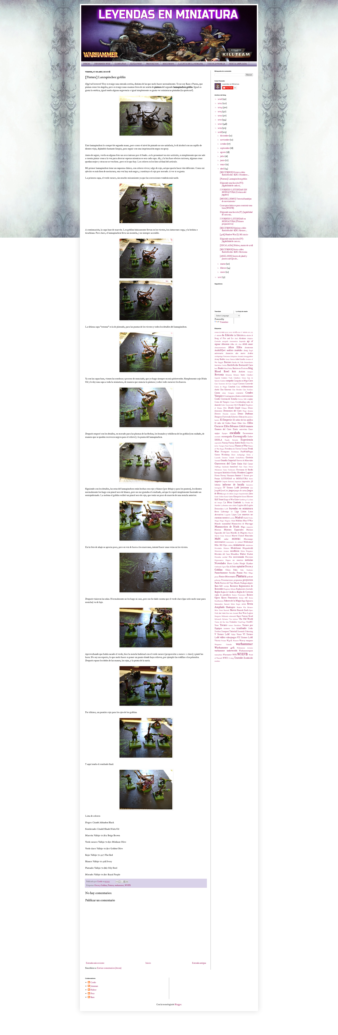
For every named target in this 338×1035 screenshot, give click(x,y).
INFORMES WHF (102, 64)
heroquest (218, 472)
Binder (221, 368)
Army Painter (230, 359)
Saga (243, 601)
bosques (250, 372)
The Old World (246, 619)
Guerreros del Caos (225, 463)
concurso (239, 393)
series (244, 604)
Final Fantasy (229, 446)
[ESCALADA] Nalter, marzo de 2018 (236, 245)
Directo (218, 414)
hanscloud (234, 466)
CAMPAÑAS (120, 64)
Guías (239, 463)
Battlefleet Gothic (221, 365)
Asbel (237, 359)
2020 (220, 124)
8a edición (247, 335)
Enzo (250, 429)
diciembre (224, 135)
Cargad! (235, 384)
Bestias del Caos (246, 365)
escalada (235, 433)
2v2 (249, 332)
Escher (250, 436)
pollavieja (217, 580)
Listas (243, 511)
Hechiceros (231, 470)
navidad (224, 557)
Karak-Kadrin (228, 497)
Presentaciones (227, 580)
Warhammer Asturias (245, 648)
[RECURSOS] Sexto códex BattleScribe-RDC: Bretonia (233, 250)
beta (216, 368)
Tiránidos (233, 622)
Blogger (178, 1004)
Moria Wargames (247, 551)
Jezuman (94, 986)
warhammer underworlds (226, 650)
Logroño (227, 515)
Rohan (241, 598)
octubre (223, 144)
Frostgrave (225, 451)
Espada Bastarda (231, 440)
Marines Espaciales (234, 529)
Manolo (218, 524)
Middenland (248, 542)
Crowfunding (240, 402)
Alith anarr (247, 344)
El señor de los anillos (243, 420)
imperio (218, 481)
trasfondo (241, 628)
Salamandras (219, 604)
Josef (223, 490)
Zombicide (248, 658)
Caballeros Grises (240, 378)
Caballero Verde (227, 378)
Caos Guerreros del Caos (223, 384)
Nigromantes (219, 560)
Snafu (246, 610)
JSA (227, 491)
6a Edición (227, 335)
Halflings (218, 467)
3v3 (252, 332)
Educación (243, 417)
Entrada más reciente (95, 963)
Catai (238, 387)
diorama (250, 411)
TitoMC (249, 622)
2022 (220, 115)
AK (236, 344)
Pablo (235, 570)
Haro (240, 467)
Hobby (234, 472)
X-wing (231, 658)
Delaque (244, 408)
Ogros (224, 567)
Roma (251, 598)
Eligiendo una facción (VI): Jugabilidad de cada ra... (231, 184)
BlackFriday (228, 368)
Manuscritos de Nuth (227, 526)
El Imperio (226, 419)
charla (217, 389)
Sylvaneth (218, 619)
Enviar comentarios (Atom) (109, 968)
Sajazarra (249, 601)
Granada (217, 461)
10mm (217, 332)
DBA (225, 408)
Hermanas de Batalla (244, 470)
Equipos (224, 433)
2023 (220, 111)
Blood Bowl (222, 371)
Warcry (242, 640)
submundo (232, 616)
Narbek (250, 554)
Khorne (250, 496)
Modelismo (236, 548)
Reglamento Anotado (244, 589)
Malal (233, 521)
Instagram (218, 488)
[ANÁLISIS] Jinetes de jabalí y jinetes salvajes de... (233, 257)
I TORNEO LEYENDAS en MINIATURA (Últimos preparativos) (233, 221)
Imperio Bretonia (228, 482)
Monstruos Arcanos (222, 551)
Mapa (243, 527)
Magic (222, 521)
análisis (230, 350)
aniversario (219, 353)
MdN (218, 538)
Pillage (250, 573)
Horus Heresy (220, 475)
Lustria (231, 518)
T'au (230, 619)
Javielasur (244, 487)
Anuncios (229, 353)
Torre (233, 628)
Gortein (249, 457)
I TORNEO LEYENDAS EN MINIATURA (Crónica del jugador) (233, 192)
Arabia (250, 353)
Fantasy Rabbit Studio (237, 443)
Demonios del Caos (232, 411)
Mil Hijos (223, 545)
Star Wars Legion (246, 613)
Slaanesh (240, 610)
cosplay (250, 399)
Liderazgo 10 (227, 511)
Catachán (231, 386)
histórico (227, 472)
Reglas (217, 592)
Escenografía (240, 436)
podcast (250, 576)
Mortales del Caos (222, 554)
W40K (229, 640)
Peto (245, 573)
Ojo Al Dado (231, 566)
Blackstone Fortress (240, 368)
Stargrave (218, 616)
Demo (250, 408)
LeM (226, 509)
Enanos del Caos (223, 429)
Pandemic (250, 570)
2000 (230, 332)
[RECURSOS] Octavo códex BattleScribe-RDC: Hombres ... (234, 173)
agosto (223, 152)
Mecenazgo (248, 539)
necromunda (238, 557)
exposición (218, 443)
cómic (224, 393)
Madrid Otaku (248, 518)
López (234, 514)
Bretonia (219, 374)
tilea (227, 622)
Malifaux (239, 520)
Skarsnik (226, 610)
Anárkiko (238, 350)
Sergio (238, 604)
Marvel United (238, 536)
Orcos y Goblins (100, 885)
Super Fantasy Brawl (245, 616)
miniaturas (239, 544)
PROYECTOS (152, 64)
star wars (222, 613)
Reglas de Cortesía (245, 592)
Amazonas (249, 347)
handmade (225, 467)
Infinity (217, 485)
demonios (218, 411)
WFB (234, 654)
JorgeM (218, 490)
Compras (231, 393)
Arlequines (233, 356)
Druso (240, 413)
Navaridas (218, 557)
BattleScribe (232, 365)
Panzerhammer (221, 572)
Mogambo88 (248, 548)
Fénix (248, 443)
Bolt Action (238, 371)
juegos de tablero (227, 494)
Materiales (249, 536)
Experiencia (247, 439)
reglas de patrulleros (223, 595)
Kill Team (219, 499)
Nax (230, 557)
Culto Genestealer (227, 405)
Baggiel (220, 362)
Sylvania (225, 619)
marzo (223, 264)
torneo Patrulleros (235, 625)
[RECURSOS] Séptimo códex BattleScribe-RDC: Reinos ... (233, 229)
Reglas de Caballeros (228, 592)
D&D (236, 405)
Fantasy (225, 443)
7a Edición (239, 335)
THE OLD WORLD (216, 64)
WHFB (128, 885)
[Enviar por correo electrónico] (117, 881)
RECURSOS (168, 64)
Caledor (222, 381)
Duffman (249, 413)
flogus (222, 449)
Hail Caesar (248, 464)
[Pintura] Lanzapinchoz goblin (233, 179)
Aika (232, 344)
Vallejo (233, 634)
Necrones (249, 557)
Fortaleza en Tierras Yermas (236, 449)
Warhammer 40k (224, 647)
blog (250, 368)
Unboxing (249, 631)
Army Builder (220, 359)
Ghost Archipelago (238, 455)
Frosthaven (235, 452)
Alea (239, 344)
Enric (235, 429)
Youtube (238, 657)
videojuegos (231, 637)
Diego (245, 411)
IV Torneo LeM (231, 487)
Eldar (240, 423)
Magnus (227, 521)
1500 (226, 332)
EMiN (242, 426)
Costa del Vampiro (222, 402)
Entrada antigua (199, 963)
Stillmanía (225, 616)
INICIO (86, 64)
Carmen (241, 383)
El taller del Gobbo (223, 423)
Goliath (231, 458)
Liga (237, 511)
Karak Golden (219, 497)
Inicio (148, 963)
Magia (217, 521)
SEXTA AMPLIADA (238, 64)
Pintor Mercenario (227, 576)
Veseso (239, 634)
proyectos (248, 579)
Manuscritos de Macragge (242, 524)
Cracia (232, 402)
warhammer (119, 885)
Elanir (234, 423)
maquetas (250, 527)
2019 (220, 128)
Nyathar (249, 563)
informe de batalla (233, 484)
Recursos (234, 586)
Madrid (239, 517)
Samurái (226, 604)
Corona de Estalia (229, 399)
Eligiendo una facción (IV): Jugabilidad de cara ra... (231, 240)
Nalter (243, 554)
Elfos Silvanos (231, 426)
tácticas (235, 619)
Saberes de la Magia (232, 600)
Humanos (230, 475)
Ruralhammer (219, 601)
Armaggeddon (248, 356)
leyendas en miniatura (241, 508)
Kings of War (229, 499)
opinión (240, 566)
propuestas (238, 580)
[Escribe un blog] (119, 881)
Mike (217, 545)
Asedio (242, 359)
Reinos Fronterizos (239, 595)
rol (246, 597)
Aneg (246, 350)
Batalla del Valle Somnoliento (242, 362)
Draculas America (229, 414)
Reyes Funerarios (229, 597)
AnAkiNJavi (220, 350)
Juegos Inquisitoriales (241, 494)
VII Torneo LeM (245, 637)
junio (222, 160)
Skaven (233, 610)
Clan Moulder (237, 390)
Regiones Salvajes (230, 589)
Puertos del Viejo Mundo (230, 583)
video (222, 637)
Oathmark (218, 567)
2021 (220, 119)
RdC (221, 586)
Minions (226, 548)
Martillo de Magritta (239, 533)
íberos (251, 479)
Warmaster (227, 654)
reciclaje (226, 586)
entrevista (243, 429)
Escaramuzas (248, 433)
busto (243, 375)
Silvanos (250, 607)
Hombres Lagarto (245, 472)
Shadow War (241, 607)
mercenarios (220, 542)
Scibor (233, 604)
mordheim (234, 551)
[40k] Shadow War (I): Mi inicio (234, 234)
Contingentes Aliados (232, 396)
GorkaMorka (240, 458)
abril (222, 168)
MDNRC (236, 539)
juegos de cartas (241, 490)
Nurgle (242, 563)
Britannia (229, 375)
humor (238, 475)
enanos (249, 426)
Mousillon (235, 554)
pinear (217, 577)
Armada (240, 356)
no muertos (238, 560)
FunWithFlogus (247, 451)
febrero (223, 268)
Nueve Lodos (232, 563)
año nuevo (240, 353)
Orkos (228, 570)
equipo (217, 433)
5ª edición (218, 335)
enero (223, 272)
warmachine (218, 655)
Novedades (220, 563)
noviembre (225, 139)
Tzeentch (240, 631)
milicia (230, 545)
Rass (217, 586)
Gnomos (225, 458)
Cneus (217, 393)
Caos (250, 380)
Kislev (236, 499)
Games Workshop (222, 454)
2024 (220, 107)
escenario (217, 437)
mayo (223, 164)
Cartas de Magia (221, 387)
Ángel (251, 350)
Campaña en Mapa (241, 381)
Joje (251, 488)
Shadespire (230, 607)
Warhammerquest (246, 651)
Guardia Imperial (228, 460)
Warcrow (236, 641)
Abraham (242, 338)
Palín (242, 570)
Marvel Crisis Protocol (223, 536)
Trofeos (218, 631)
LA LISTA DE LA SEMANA (190, 64)
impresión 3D (247, 481)
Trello (250, 628)
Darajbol (241, 405)
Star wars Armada (232, 613)
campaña (229, 380)
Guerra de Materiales (244, 460)
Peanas (240, 572)
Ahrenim (225, 344)
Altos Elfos (235, 347)
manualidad (226, 524)
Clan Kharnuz (225, 389)
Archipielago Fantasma (222, 356)
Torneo (223, 625)
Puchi (217, 583)
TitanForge (241, 622)
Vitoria (217, 640)
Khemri (244, 497)
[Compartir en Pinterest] (127, 881)
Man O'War (248, 520)
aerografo (225, 341)
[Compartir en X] (122, 881)
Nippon (228, 560)
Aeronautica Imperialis (237, 341)
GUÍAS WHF (136, 64)
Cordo (217, 399)
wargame (249, 640)
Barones (227, 362)
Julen (251, 493)
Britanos (236, 375)
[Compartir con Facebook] (124, 881)
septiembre (225, 148)
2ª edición (244, 332)
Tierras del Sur (220, 622)
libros (217, 511)
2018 (220, 132)
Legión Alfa (242, 505)
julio (222, 156)
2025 (220, 103)
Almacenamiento (220, 348)
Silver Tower (219, 610)
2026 (220, 99)
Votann (223, 641)
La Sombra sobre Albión (229, 505)
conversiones (247, 396)
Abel (236, 338)
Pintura (111, 885)
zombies (217, 661)
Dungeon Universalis (223, 417)
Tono (217, 625)
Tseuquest (225, 631)
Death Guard (234, 408)
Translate (224, 322)
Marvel (250, 533)
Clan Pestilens (248, 390)
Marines (218, 530)
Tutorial (233, 631)
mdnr (226, 539)
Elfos (244, 423)
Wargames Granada (223, 644)
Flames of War (241, 445)
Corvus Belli (242, 399)
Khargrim (237, 496)
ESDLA (218, 440)
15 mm (222, 332)
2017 (220, 277)
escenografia (226, 436)
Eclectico (234, 417)
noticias (249, 559)
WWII (225, 658)
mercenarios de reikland (234, 542)
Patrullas (232, 573)
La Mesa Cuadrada (232, 502)
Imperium (238, 482)
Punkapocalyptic (246, 583)
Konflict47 (243, 500)
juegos (231, 490)
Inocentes (249, 485)
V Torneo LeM (222, 634)
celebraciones (247, 386)
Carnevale (249, 383)
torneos (227, 628)
